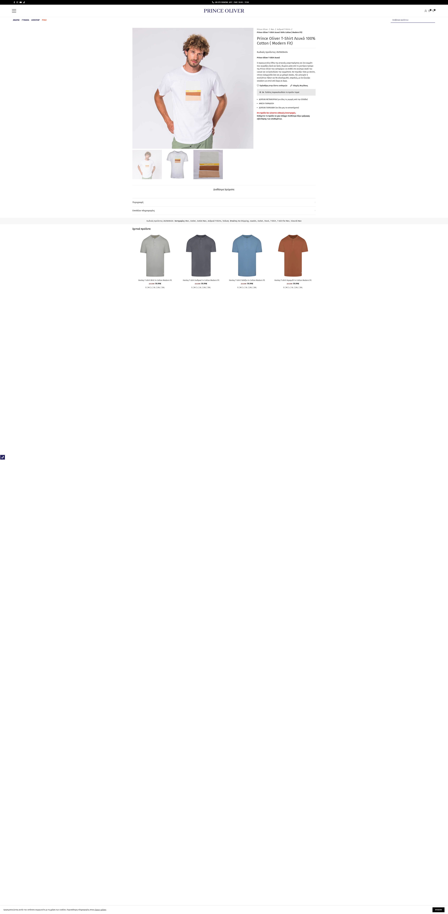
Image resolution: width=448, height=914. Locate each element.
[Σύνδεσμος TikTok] (24, 2)
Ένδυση (226, 221)
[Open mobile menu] (15, 11)
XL (155, 287)
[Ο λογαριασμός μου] (426, 11)
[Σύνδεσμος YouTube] (21, 2)
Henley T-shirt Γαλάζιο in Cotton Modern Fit (247, 280)
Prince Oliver (262, 29)
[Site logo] (224, 11)
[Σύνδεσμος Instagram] (17, 2)
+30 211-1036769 (221, 2)
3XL (163, 287)
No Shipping (243, 221)
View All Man (296, 221)
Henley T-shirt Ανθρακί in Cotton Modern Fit (201, 280)
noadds (253, 221)
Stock (266, 221)
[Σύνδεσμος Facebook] (14, 2)
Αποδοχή (438, 910)
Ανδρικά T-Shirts (283, 29)
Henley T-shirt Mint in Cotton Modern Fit (155, 280)
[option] (190, 146)
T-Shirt (273, 221)
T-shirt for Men (283, 221)
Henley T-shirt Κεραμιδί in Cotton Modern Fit (293, 280)
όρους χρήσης (100, 910)
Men (272, 29)
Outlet (193, 221)
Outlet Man (201, 221)
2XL (158, 287)
